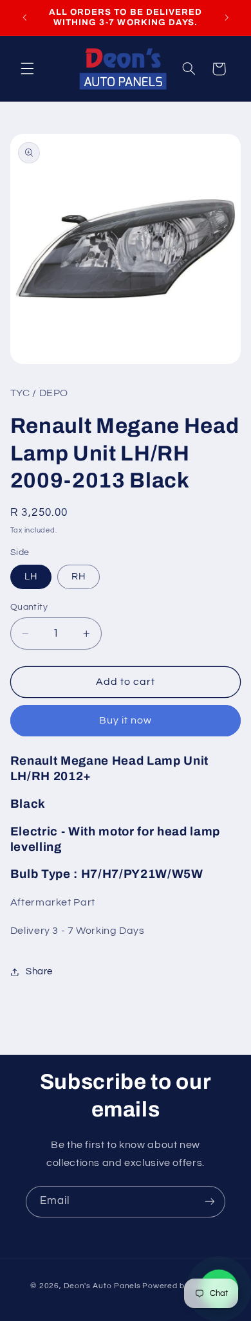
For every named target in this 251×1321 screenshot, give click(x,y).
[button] (27, 69)
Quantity (29, 607)
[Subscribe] (210, 1201)
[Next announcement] (226, 17)
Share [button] (39, 971)
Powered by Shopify (181, 1285)
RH (78, 576)
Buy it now (126, 720)
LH (30, 576)
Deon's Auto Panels (102, 1285)
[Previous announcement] (24, 17)
